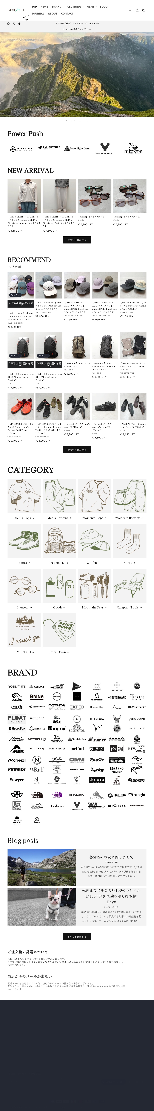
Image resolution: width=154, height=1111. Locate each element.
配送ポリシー (95, 1104)
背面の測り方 (61, 1033)
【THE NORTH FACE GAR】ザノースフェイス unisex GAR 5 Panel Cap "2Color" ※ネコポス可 (76, 307)
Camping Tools (128, 607)
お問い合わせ (61, 1044)
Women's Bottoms (127, 518)
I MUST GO (23, 652)
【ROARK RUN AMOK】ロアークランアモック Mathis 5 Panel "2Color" (133, 305)
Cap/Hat (93, 562)
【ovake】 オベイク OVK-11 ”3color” (92, 218)
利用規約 (82, 1104)
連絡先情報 (108, 1104)
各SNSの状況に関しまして (111, 857)
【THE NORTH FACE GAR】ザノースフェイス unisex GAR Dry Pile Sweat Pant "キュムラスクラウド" (59, 221)
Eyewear (23, 607)
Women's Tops (92, 518)
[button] (58, 6)
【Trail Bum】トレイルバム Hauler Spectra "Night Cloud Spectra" (105, 366)
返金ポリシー (49, 1104)
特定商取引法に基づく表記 (67, 1012)
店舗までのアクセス (64, 1049)
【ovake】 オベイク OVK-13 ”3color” (127, 218)
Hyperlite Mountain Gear (66, 57)
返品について (61, 1028)
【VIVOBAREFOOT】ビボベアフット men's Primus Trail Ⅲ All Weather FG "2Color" (48, 428)
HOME (57, 1007)
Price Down (57, 652)
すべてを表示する (77, 239)
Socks (128, 562)
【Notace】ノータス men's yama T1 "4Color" (77, 425)
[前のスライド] (66, 120)
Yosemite (18, 1104)
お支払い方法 (61, 1017)
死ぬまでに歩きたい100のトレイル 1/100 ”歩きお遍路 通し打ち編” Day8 (111, 895)
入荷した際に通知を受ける (21, 304)
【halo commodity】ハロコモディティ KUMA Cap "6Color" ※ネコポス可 (20, 316)
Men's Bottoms (57, 518)
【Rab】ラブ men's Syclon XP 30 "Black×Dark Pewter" (21, 377)
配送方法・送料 (62, 1023)
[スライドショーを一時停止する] (87, 120)
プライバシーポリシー (65, 1054)
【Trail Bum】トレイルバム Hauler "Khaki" (77, 365)
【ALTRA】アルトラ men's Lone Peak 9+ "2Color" (133, 425)
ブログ (57, 1039)
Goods (57, 607)
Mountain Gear (92, 607)
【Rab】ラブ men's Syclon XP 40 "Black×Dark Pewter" (48, 377)
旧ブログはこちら (110, 1028)
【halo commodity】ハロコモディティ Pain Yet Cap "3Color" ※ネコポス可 (48, 305)
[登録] (58, 1078)
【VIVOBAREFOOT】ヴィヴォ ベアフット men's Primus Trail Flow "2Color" (21, 428)
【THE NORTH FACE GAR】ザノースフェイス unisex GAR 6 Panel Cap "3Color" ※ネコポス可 (104, 307)
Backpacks (57, 562)
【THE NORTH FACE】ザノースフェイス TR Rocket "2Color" (133, 366)
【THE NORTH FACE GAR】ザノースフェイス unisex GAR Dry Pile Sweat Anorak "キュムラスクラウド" (24, 221)
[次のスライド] (80, 120)
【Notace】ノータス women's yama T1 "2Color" (101, 427)
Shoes (22, 562)
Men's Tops (23, 518)
